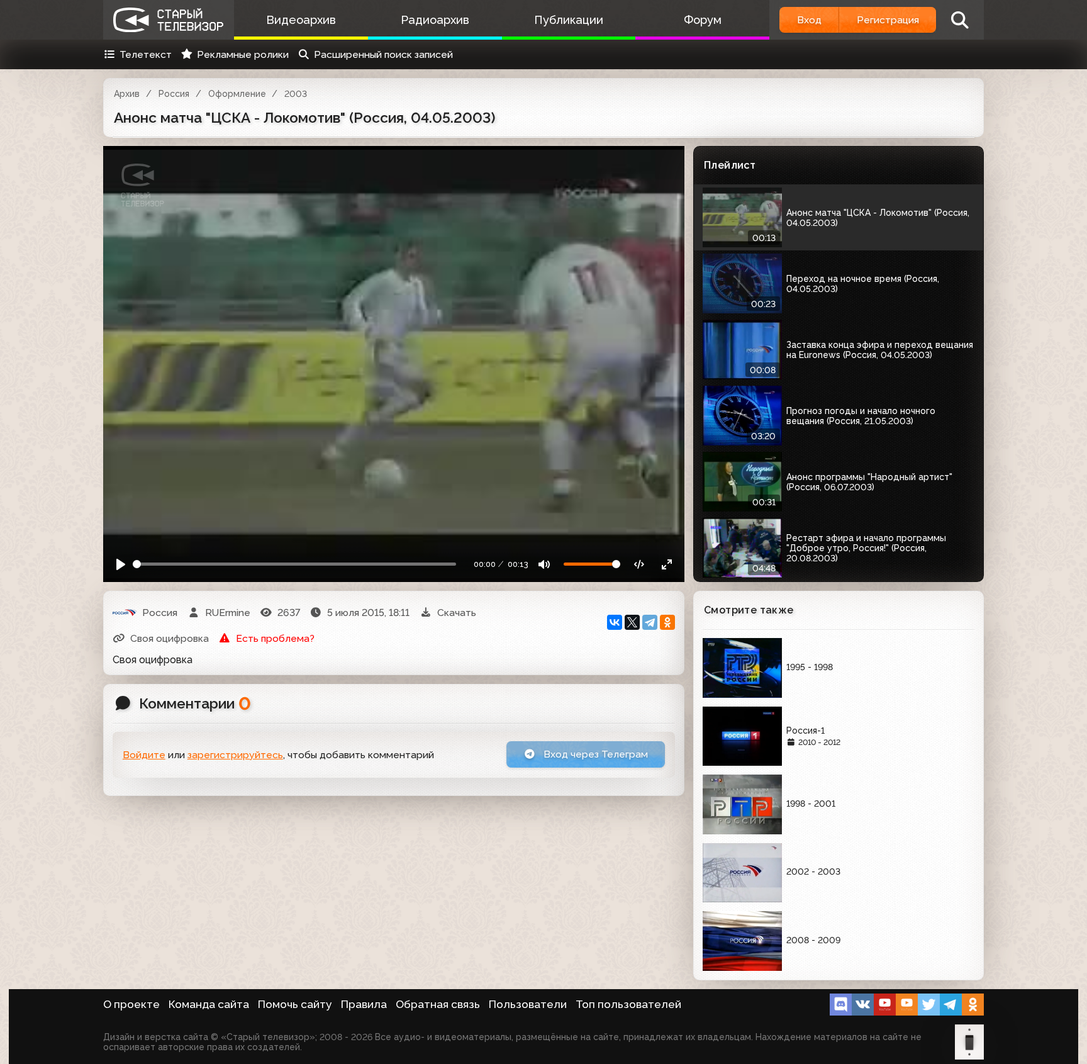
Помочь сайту (295, 1004)
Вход (809, 20)
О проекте (131, 1004)
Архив (127, 94)
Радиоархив (435, 19)
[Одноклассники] (667, 622)
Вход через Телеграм (594, 754)
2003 (295, 94)
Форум (703, 19)
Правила (364, 1004)
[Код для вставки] (639, 564)
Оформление (237, 94)
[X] (632, 622)
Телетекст (146, 54)
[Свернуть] (666, 564)
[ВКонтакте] (614, 622)
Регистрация (888, 20)
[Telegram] (649, 622)
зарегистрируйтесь (235, 755)
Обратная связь (438, 1004)
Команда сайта (209, 1004)
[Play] (121, 564)
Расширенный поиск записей (383, 54)
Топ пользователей (628, 1004)
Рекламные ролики (243, 54)
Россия (174, 94)
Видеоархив (301, 19)
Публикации (568, 19)
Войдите (144, 755)
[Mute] (544, 564)
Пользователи (528, 1004)
